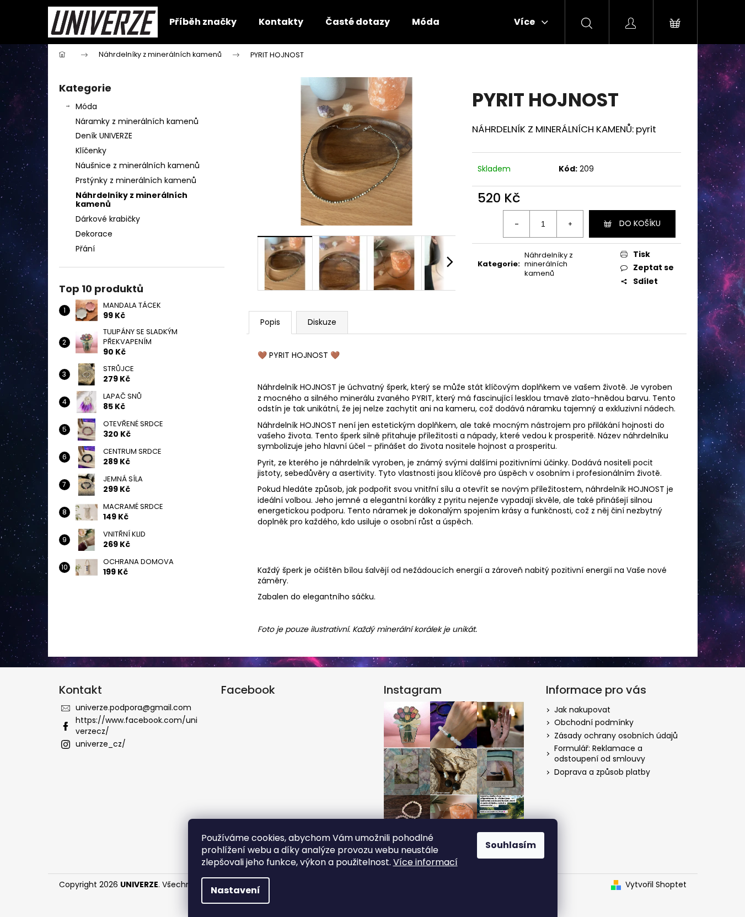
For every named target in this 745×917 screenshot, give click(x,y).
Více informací (425, 862)
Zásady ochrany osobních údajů (616, 735)
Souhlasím (510, 845)
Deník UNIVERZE (104, 135)
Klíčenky (91, 150)
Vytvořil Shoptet (656, 885)
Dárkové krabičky (108, 218)
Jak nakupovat (582, 709)
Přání (85, 248)
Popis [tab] (270, 322)
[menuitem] (203, 22)
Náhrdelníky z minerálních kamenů (131, 200)
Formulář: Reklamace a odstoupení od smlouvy (599, 753)
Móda (86, 106)
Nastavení (235, 890)
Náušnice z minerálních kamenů (138, 165)
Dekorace (94, 233)
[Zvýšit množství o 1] (569, 224)
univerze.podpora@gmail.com (133, 707)
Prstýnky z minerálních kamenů (136, 180)
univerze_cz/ (101, 743)
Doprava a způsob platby (602, 771)
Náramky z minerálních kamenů (137, 121)
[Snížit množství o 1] (516, 224)
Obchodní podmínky (594, 722)
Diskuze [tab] (322, 322)
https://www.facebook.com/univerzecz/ (136, 725)
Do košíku (640, 223)
